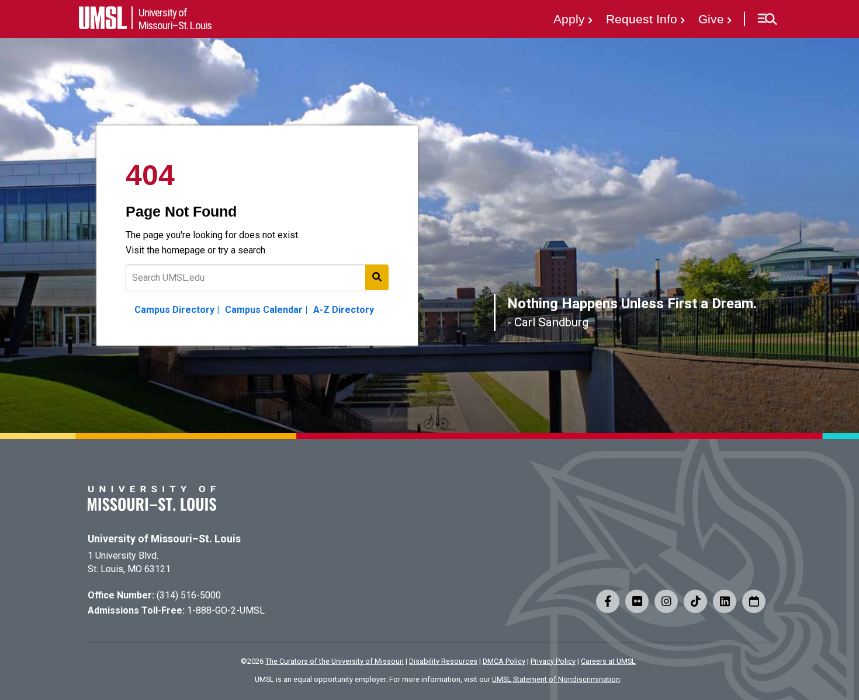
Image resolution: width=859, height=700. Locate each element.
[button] (767, 19)
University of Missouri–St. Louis (164, 539)
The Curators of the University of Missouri (334, 661)
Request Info (641, 19)
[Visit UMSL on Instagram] (666, 601)
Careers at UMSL (608, 661)
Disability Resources (443, 661)
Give (711, 19)
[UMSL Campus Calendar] (754, 601)
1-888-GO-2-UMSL (226, 610)
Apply (569, 19)
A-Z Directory (343, 309)
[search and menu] (377, 277)
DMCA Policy (504, 661)
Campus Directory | (176, 309)
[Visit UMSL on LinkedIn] (724, 601)
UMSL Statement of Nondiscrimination (556, 679)
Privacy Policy (553, 661)
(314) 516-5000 (189, 595)
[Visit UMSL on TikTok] (695, 601)
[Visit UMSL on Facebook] (607, 601)
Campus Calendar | (266, 309)
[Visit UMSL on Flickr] (637, 601)
